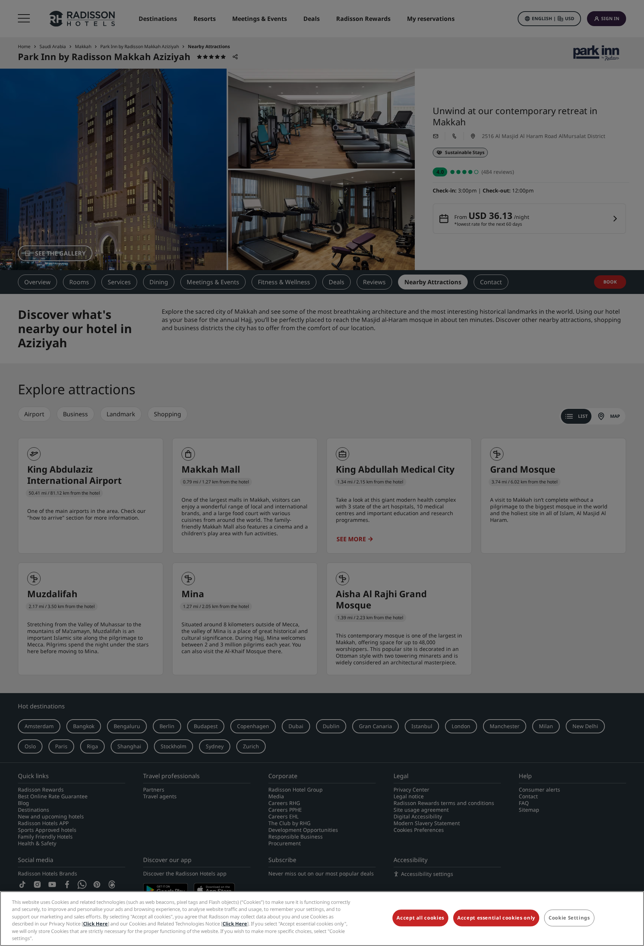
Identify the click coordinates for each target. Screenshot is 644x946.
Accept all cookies (420, 918)
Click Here (95, 923)
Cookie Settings (569, 918)
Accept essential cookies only (496, 918)
